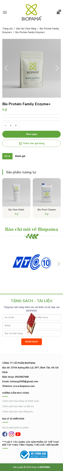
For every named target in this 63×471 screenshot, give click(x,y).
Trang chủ (8, 28)
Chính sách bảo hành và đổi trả (18, 406)
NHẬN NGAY (31, 341)
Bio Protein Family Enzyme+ (30, 32)
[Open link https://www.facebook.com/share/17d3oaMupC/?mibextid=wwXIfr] (4, 434)
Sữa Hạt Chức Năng (27, 28)
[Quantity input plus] (16, 125)
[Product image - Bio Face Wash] (16, 192)
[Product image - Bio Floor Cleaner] (47, 192)
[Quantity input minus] (5, 125)
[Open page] (31, 12)
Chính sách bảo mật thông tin (17, 411)
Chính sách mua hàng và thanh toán (20, 401)
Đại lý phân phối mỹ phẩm (15, 427)
